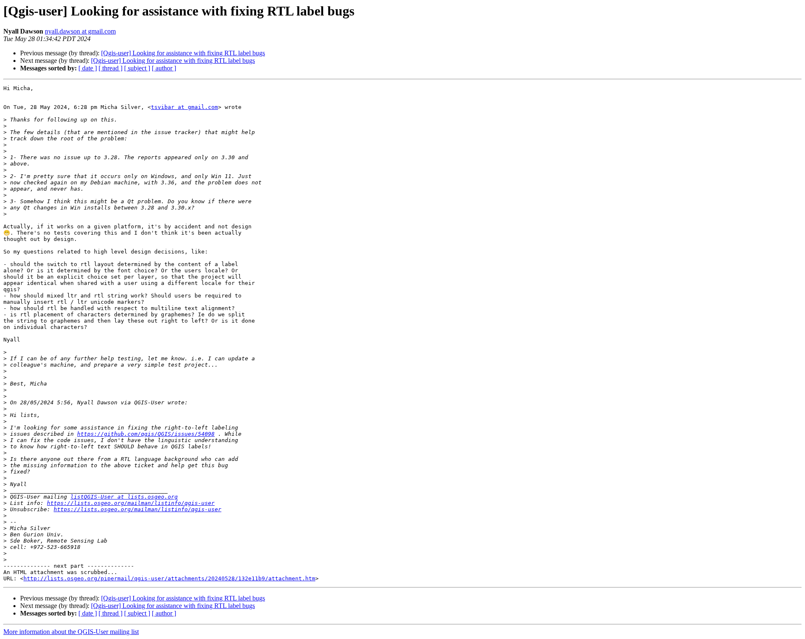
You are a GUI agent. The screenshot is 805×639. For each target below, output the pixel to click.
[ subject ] (137, 68)
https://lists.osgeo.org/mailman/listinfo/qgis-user (131, 503)
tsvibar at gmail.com (184, 107)
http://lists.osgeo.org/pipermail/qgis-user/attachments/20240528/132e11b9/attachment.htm (169, 578)
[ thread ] (110, 68)
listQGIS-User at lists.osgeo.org (124, 497)
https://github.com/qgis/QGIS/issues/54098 (146, 434)
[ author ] (164, 68)
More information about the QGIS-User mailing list (71, 631)
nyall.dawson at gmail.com (80, 31)
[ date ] (87, 68)
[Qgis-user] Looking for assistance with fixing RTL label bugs (183, 53)
